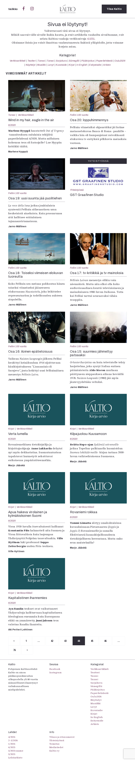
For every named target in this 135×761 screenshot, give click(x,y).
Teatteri (31, 60)
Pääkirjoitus (87, 60)
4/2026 (11, 737)
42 (52, 641)
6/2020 (12, 125)
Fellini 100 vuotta (79, 115)
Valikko (13, 9)
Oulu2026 (120, 60)
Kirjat (71, 65)
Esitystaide (95, 65)
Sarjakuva (61, 60)
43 (65, 641)
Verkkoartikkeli (18, 60)
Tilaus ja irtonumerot (62, 737)
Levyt (51, 65)
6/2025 (11, 747)
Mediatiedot (56, 747)
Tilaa (114, 9)
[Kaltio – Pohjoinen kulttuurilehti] (67, 9)
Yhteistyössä (77, 190)
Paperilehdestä (104, 60)
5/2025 (11, 754)
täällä (90, 38)
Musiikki (41, 65)
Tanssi (41, 60)
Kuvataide (61, 65)
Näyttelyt (30, 65)
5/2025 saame (15, 750)
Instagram (55, 672)
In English (81, 65)
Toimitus (54, 743)
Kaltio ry (54, 750)
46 (105, 641)
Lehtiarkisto (15, 757)
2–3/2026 (13, 740)
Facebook (54, 669)
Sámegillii (74, 60)
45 (92, 641)
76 (14, 650)
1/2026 (11, 743)
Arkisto (107, 65)
